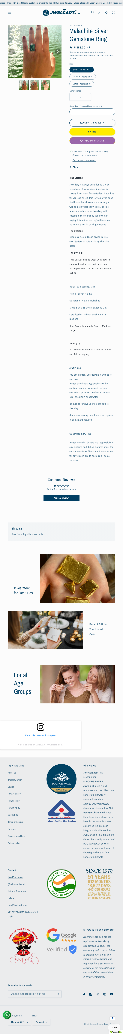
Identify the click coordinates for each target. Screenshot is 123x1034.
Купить (92, 131)
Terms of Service (15, 821)
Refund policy (14, 843)
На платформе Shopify (106, 1024)
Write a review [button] (61, 498)
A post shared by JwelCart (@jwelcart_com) (40, 745)
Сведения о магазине (84, 160)
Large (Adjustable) (82, 83)
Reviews (12, 829)
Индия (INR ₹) (17, 1022)
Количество (75, 90)
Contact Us (13, 814)
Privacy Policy (14, 793)
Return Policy (14, 807)
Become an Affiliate (16, 836)
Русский (40, 1022)
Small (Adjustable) (82, 69)
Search (11, 786)
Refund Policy (14, 800)
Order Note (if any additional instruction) (85, 106)
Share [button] (75, 167)
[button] (9, 12)
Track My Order (15, 779)
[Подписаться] (57, 994)
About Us (12, 772)
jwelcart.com (92, 1024)
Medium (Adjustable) (83, 76)
